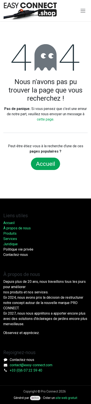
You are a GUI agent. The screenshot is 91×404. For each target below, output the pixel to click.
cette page (45, 119)
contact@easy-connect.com (31, 365)
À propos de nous (17, 228)
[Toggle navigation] (83, 11)
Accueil (45, 163)
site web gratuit (66, 398)
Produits (10, 233)
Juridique (10, 244)
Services (10, 239)
